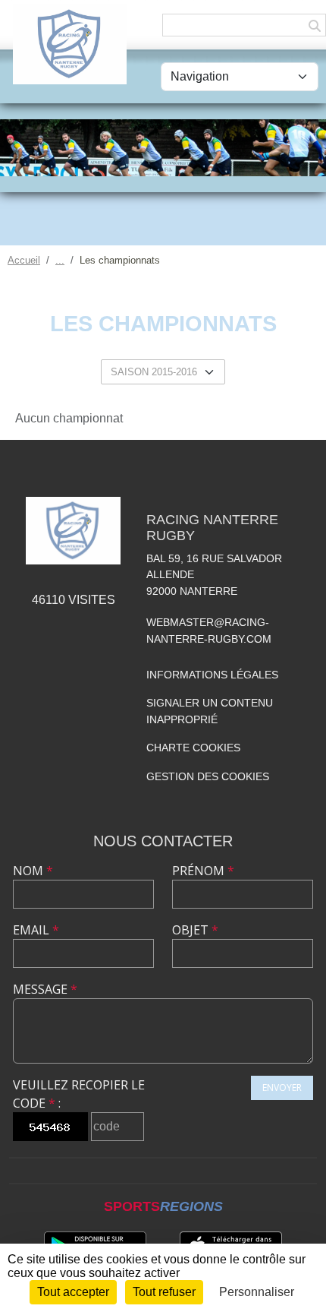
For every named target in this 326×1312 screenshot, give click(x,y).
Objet (195, 930)
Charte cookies (193, 747)
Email (36, 930)
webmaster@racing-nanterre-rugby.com (208, 630)
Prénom (203, 870)
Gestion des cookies (207, 776)
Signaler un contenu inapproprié (209, 711)
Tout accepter (73, 1291)
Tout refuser (164, 1291)
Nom (33, 870)
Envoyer (282, 1087)
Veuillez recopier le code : (79, 1093)
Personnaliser (256, 1291)
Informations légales (212, 675)
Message (45, 989)
